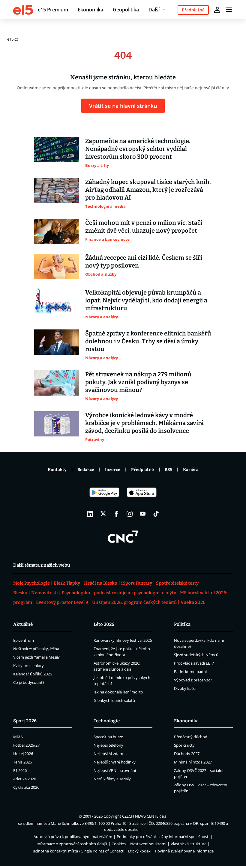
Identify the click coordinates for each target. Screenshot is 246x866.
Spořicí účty (184, 745)
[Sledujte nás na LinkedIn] (90, 514)
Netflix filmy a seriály (112, 779)
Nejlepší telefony (108, 745)
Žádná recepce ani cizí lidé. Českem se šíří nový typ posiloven (143, 261)
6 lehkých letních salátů (114, 700)
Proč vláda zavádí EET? (194, 663)
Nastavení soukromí (148, 843)
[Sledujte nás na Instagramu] (129, 514)
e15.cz (12, 39)
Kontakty (57, 469)
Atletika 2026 (24, 779)
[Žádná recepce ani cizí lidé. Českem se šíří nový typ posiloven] (56, 266)
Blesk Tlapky (67, 583)
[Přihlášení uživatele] (217, 10)
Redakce (85, 469)
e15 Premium (53, 10)
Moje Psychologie (31, 583)
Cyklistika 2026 (26, 787)
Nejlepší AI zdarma (110, 753)
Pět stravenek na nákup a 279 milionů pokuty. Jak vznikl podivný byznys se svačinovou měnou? (138, 382)
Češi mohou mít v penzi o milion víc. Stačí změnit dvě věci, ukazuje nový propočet (143, 226)
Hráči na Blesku (100, 583)
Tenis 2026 (22, 762)
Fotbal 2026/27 (26, 745)
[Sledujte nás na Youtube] (143, 514)
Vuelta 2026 (193, 602)
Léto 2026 (104, 624)
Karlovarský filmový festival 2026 (123, 640)
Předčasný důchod (190, 736)
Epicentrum (23, 640)
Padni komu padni (190, 671)
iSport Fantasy (136, 583)
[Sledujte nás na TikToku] (156, 514)
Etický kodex (139, 851)
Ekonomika (90, 10)
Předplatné (142, 469)
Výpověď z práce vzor (193, 680)
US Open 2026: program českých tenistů (134, 602)
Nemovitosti (44, 592)
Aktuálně (23, 624)
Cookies (119, 843)
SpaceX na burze (108, 736)
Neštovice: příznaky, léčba (36, 648)
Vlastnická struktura (188, 843)
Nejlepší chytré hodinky (115, 762)
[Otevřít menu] (229, 10)
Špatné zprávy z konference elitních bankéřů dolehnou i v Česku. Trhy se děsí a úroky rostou (148, 341)
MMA (18, 736)
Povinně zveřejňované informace (184, 851)
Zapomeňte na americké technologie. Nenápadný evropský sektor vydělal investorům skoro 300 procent (137, 148)
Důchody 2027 (187, 753)
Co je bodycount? (28, 682)
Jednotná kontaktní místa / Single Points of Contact (78, 851)
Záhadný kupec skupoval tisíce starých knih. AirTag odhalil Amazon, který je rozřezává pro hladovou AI (148, 189)
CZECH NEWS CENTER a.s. (144, 816)
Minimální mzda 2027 (193, 762)
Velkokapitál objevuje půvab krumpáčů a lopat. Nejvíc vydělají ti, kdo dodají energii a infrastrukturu (146, 300)
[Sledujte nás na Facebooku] (116, 514)
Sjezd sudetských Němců (196, 654)
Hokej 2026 (23, 753)
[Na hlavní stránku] (23, 10)
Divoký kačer (185, 688)
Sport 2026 (25, 721)
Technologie (107, 721)
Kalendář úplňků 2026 (32, 674)
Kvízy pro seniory (28, 665)
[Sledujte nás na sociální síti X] (103, 514)
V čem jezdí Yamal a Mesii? (36, 657)
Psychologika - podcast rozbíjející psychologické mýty (119, 592)
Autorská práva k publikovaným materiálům (73, 836)
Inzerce (112, 469)
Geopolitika (126, 10)
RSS (168, 469)
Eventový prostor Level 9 (62, 602)
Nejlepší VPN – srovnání (115, 770)
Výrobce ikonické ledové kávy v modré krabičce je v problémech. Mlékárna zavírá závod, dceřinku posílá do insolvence (144, 423)
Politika (182, 624)
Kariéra (191, 469)
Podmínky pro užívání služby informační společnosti (163, 836)
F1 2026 (20, 770)
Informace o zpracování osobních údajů (72, 843)
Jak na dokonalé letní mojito (118, 692)
